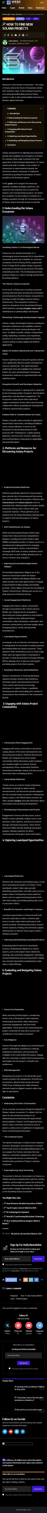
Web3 (36, 18)
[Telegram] (39, 1328)
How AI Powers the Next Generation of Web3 (24, 1203)
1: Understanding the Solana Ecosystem (22, 118)
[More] (27, 35)
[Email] (15, 35)
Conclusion (11, 145)
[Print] (23, 35)
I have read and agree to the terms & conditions (18, 1264)
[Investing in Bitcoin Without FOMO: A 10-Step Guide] (7, 1388)
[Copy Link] (19, 35)
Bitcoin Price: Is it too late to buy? (29, 1410)
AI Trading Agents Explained (17, 1212)
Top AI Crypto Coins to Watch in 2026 (21, 1208)
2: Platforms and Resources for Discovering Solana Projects (23, 123)
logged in (17, 1308)
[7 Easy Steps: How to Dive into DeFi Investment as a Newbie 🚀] (7, 1399)
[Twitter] (7, 1328)
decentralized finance (28, 1234)
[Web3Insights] (14, 2)
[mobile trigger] (4, 2)
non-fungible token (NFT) (31, 308)
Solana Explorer (25, 502)
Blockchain (8, 18)
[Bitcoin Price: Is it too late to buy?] (7, 1409)
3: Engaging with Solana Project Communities (18, 130)
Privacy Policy (15, 1270)
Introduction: (15, 113)
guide (10, 183)
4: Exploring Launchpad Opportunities (22, 136)
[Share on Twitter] (12, 35)
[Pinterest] (18, 1328)
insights (17, 801)
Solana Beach (8, 502)
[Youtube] (29, 1328)
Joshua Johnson (13, 41)
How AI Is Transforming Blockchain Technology (25, 1216)
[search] (37, 2)
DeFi (28, 18)
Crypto (20, 18)
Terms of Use (23, 1268)
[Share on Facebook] (8, 35)
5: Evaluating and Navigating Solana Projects (24, 140)
